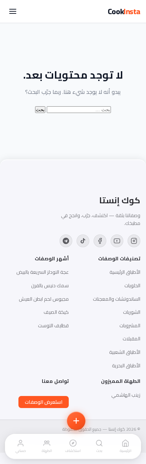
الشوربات (131, 312)
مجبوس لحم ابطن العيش (44, 299)
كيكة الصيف (56, 312)
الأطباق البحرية (126, 365)
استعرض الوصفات (43, 402)
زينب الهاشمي (125, 395)
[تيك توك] (83, 240)
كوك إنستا (119, 200)
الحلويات (132, 285)
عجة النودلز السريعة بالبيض (42, 272)
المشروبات (129, 325)
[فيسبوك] (100, 240)
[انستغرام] (134, 240)
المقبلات (131, 338)
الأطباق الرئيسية (125, 272)
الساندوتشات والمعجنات (116, 299)
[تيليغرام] (66, 240)
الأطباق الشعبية (124, 352)
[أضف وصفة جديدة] (76, 421)
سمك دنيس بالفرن (50, 285)
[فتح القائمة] (13, 11)
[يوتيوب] (117, 240)
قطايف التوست (53, 325)
